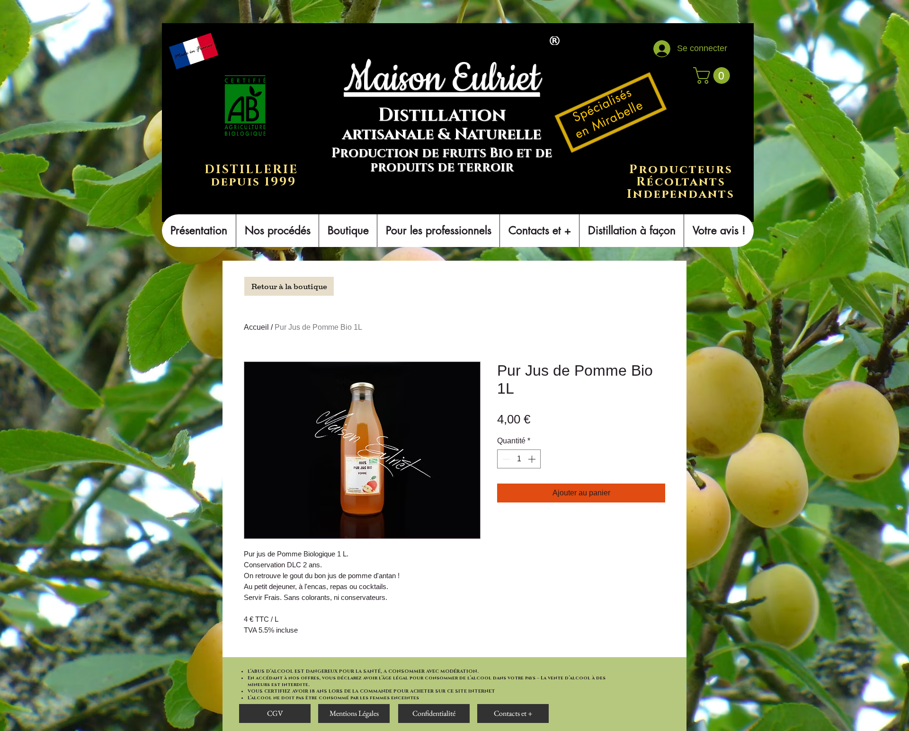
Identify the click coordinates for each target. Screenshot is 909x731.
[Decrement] (505, 459)
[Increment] (532, 459)
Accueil (256, 327)
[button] (713, 75)
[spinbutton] (519, 459)
